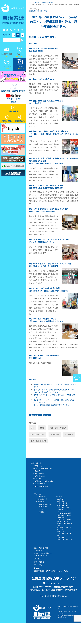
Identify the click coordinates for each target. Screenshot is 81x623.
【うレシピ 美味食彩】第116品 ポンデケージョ (51, 405)
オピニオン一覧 (42, 499)
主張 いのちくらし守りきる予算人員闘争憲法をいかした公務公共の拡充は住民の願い (46, 186)
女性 (42, 427)
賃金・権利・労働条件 (58, 427)
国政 (71, 539)
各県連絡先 (37, 479)
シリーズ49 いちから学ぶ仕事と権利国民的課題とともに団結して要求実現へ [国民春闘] (48, 289)
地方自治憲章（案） (40, 484)
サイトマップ (39, 564)
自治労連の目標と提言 (41, 486)
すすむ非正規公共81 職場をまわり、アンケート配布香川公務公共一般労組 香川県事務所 (50, 264)
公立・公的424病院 (38, 441)
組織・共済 (60, 501)
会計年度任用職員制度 (64, 513)
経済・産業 (60, 505)
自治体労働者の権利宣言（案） (44, 481)
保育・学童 (60, 537)
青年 (32, 427)
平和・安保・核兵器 (63, 519)
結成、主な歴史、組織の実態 (43, 468)
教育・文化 (60, 531)
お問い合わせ (39, 561)
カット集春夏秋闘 (41, 548)
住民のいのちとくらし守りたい (42, 79)
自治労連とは (36, 463)
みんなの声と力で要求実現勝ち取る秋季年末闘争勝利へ (43, 49)
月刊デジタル (43, 507)
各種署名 (41, 512)
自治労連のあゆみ (39, 476)
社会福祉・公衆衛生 (63, 527)
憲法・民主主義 (62, 503)
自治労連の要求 (39, 473)
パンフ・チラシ (44, 509)
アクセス (37, 558)
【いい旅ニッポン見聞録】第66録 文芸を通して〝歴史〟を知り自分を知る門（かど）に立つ (54, 390)
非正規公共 (69, 434)
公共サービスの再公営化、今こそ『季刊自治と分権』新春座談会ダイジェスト (46, 319)
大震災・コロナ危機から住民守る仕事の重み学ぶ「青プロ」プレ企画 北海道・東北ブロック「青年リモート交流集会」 (53, 134)
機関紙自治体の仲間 (35, 11)
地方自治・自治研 (38, 434)
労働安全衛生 (61, 517)
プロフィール (38, 466)
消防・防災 (54, 434)
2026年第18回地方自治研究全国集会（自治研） (52, 571)
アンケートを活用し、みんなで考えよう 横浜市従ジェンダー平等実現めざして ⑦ (49, 240)
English (37, 568)
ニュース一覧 (42, 497)
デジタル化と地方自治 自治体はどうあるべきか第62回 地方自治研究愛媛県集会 (48, 210)
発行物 (46, 11)
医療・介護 (60, 529)
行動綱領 (37, 471)
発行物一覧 (41, 502)
